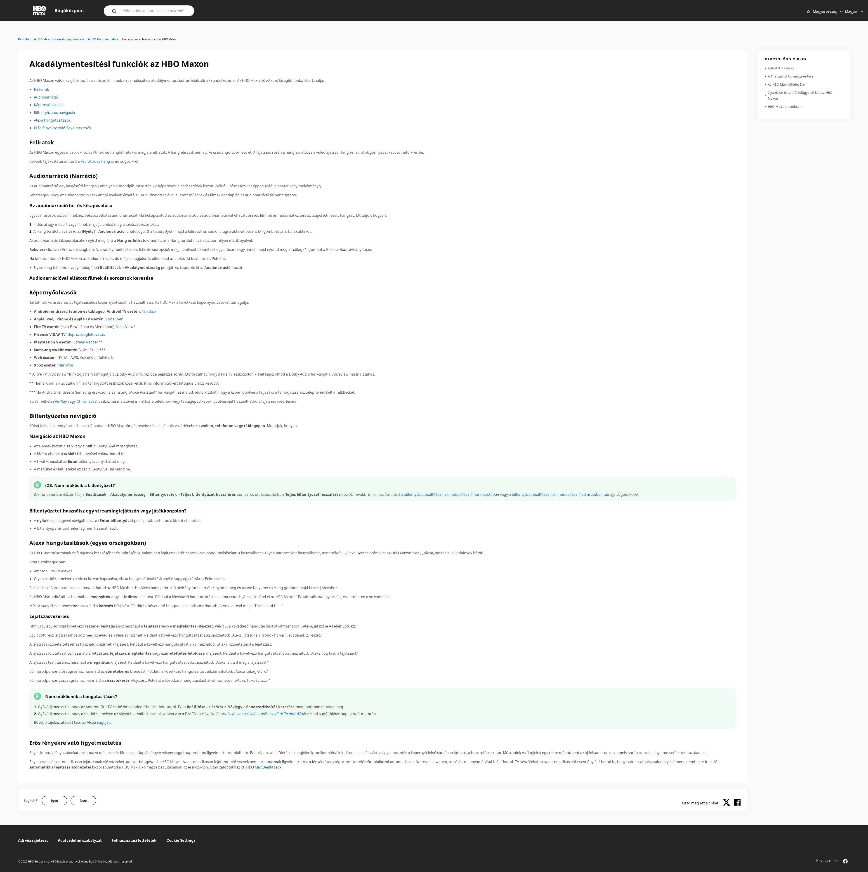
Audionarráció (46, 97)
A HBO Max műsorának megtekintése (59, 39)
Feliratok (41, 89)
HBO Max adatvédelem (785, 106)
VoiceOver (114, 319)
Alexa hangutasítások (52, 120)
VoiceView (124, 326)
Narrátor (65, 365)
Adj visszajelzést (33, 840)
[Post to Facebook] (737, 803)
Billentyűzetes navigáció (54, 112)
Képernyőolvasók (49, 104)
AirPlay (61, 401)
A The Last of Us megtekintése (791, 76)
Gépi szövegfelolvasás (86, 334)
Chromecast (87, 401)
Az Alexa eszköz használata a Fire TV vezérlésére (268, 713)
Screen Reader (85, 342)
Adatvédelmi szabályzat (80, 840)
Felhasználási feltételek (134, 840)
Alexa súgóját (98, 722)
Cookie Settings (180, 840)
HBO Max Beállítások (263, 767)
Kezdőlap (24, 39)
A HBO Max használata (103, 39)
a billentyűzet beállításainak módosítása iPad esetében (556, 494)
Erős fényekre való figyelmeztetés (62, 127)
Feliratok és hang (95, 161)
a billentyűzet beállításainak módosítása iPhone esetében (450, 494)
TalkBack (149, 311)
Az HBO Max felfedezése (786, 84)
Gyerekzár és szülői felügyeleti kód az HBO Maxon (800, 95)
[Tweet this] (727, 803)
